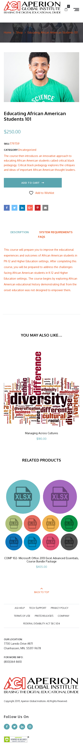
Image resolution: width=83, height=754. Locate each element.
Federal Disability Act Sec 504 (41, 623)
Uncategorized (27, 149)
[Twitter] (14, 727)
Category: (11, 149)
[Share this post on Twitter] (14, 208)
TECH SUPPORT (37, 608)
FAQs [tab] (41, 236)
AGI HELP (20, 608)
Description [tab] (19, 232)
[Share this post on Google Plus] (30, 208)
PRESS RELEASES (44, 615)
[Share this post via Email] (45, 208)
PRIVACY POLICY (59, 608)
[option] (41, 401)
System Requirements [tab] (56, 232)
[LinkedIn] (22, 727)
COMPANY (63, 615)
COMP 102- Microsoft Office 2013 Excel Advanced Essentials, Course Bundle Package (41, 559)
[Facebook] (7, 727)
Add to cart (30, 182)
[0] (66, 10)
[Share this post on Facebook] (7, 208)
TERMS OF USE (22, 615)
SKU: (7, 143)
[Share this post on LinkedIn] (22, 208)
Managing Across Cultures (41, 433)
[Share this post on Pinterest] (38, 208)
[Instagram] (30, 727)
